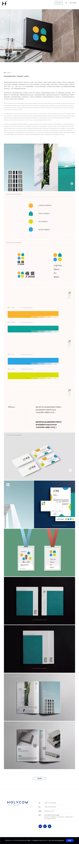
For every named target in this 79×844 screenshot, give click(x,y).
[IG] (45, 826)
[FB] (41, 826)
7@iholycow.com (49, 811)
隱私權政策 (61, 840)
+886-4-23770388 (50, 803)
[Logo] (4, 3)
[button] (66, 3)
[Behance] (50, 826)
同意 (69, 840)
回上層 (40, 778)
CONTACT (59, 3)
